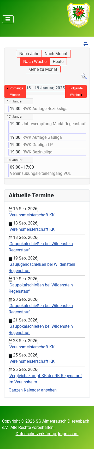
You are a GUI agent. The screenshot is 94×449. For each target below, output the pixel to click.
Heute (58, 61)
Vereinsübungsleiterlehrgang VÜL (40, 173)
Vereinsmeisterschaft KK (32, 214)
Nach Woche (34, 61)
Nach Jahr (28, 53)
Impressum (68, 433)
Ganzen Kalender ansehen (33, 390)
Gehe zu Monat (43, 69)
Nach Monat (56, 53)
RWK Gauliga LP (37, 144)
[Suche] (84, 76)
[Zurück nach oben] (85, 439)
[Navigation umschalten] (8, 19)
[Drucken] (86, 44)
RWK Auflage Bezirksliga (45, 108)
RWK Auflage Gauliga (42, 137)
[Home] (78, 14)
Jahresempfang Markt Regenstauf (54, 123)
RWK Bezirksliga (37, 151)
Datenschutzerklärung (36, 433)
